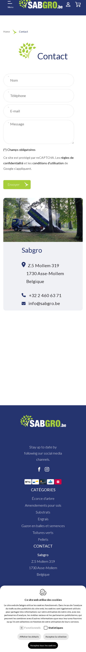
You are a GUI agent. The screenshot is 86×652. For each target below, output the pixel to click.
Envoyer (14, 184)
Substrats (43, 512)
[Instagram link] (47, 469)
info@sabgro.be (44, 303)
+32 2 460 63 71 (45, 295)
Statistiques (55, 627)
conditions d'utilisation (48, 163)
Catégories (43, 489)
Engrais (43, 519)
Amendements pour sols (43, 505)
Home (6, 31)
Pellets (43, 539)
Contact (43, 546)
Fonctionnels (32, 627)
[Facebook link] (39, 469)
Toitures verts (43, 532)
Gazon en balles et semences (43, 526)
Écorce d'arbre (43, 498)
